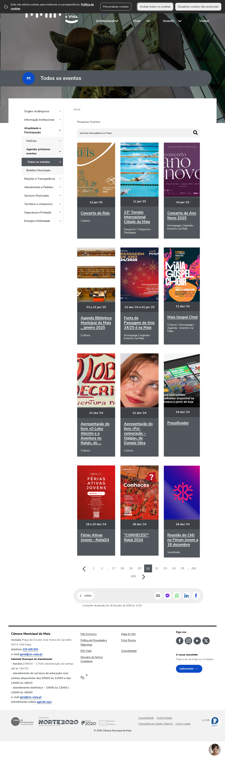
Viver (137, 21)
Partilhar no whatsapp (177, 595)
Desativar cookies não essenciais (198, 7)
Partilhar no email (158, 595)
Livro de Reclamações (22, 721)
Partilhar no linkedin (186, 595)
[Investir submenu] (180, 14)
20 (139, 568)
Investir (168, 21)
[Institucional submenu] (117, 14)
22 (156, 568)
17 (113, 568)
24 (174, 568)
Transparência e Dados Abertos (155, 723)
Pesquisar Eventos (88, 122)
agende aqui (44, 702)
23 (165, 568)
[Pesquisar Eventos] (195, 132)
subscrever (186, 669)
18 (122, 568)
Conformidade (164, 718)
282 (194, 568)
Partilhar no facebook (196, 595)
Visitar (204, 21)
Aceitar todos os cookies (155, 7)
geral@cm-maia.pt (31, 654)
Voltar (88, 596)
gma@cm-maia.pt (31, 697)
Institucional (105, 21)
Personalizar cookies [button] (116, 7)
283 (133, 576)
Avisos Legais (183, 723)
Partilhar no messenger (167, 595)
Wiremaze (208, 720)
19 (131, 568)
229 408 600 (30, 649)
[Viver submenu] (148, 14)
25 (182, 568)
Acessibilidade (146, 718)
